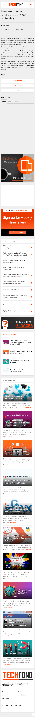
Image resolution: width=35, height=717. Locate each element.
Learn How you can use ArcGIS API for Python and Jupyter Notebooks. (17, 538)
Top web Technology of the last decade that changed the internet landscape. (16, 509)
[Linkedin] (11, 705)
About (19, 692)
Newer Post (17, 80)
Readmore (28, 407)
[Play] (20, 705)
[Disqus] (17, 127)
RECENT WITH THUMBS (10, 334)
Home (17, 90)
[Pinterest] (16, 705)
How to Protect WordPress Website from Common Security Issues (16, 593)
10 (5, 648)
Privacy (4, 695)
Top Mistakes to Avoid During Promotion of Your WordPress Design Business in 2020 (21, 342)
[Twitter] (7, 705)
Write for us (5, 698)
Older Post (17, 85)
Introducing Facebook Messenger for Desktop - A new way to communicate (16, 622)
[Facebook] (2, 705)
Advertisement (22, 695)
